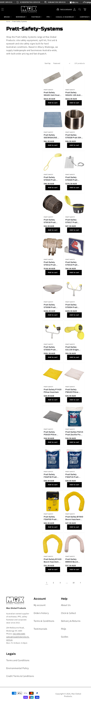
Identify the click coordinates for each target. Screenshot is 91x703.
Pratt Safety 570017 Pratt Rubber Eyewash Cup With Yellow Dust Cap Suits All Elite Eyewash (73, 221)
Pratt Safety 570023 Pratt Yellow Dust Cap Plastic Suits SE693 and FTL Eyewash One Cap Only (52, 178)
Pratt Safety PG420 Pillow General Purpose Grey (52, 433)
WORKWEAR (21, 17)
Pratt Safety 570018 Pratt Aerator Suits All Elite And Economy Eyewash (52, 221)
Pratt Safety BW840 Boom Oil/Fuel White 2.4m (72, 560)
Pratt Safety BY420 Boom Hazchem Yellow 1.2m (52, 560)
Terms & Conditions (44, 620)
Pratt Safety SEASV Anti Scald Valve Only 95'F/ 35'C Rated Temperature (52, 93)
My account (40, 605)
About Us (66, 605)
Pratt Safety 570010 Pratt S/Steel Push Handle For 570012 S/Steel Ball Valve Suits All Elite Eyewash (74, 263)
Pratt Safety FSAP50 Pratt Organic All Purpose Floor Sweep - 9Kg (50, 518)
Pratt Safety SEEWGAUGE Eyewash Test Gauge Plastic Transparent (50, 136)
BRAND (8, 17)
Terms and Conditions (18, 660)
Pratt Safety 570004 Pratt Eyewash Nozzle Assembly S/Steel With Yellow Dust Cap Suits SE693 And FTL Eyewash (73, 306)
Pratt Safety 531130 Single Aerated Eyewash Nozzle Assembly (73, 348)
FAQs (63, 628)
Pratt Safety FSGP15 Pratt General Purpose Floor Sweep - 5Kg (73, 475)
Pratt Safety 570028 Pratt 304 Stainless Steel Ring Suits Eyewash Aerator (73, 136)
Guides (64, 636)
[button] (79, 9)
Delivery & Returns (70, 620)
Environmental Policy (17, 668)
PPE (49, 17)
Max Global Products (72, 695)
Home (8, 21)
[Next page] (80, 582)
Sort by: (48, 63)
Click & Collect (68, 613)
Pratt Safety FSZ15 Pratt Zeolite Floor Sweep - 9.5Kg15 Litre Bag (74, 433)
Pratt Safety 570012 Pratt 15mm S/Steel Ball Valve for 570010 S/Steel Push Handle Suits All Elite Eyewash (52, 263)
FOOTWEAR (36, 17)
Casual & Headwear (66, 17)
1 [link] (46, 582)
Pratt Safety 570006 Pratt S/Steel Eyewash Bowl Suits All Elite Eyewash (52, 306)
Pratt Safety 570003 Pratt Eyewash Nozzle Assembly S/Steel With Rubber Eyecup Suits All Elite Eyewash (52, 348)
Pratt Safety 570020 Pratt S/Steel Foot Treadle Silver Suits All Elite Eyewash (71, 178)
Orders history (41, 613)
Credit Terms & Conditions (20, 676)
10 (74, 582)
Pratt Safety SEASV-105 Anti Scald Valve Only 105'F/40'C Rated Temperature (73, 93)
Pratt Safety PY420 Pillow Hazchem (52, 391)
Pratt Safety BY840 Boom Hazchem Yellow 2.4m (74, 518)
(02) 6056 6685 (19, 634)
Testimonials (40, 628)
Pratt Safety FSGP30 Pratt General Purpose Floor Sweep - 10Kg (52, 475)
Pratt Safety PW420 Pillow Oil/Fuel (71, 391)
